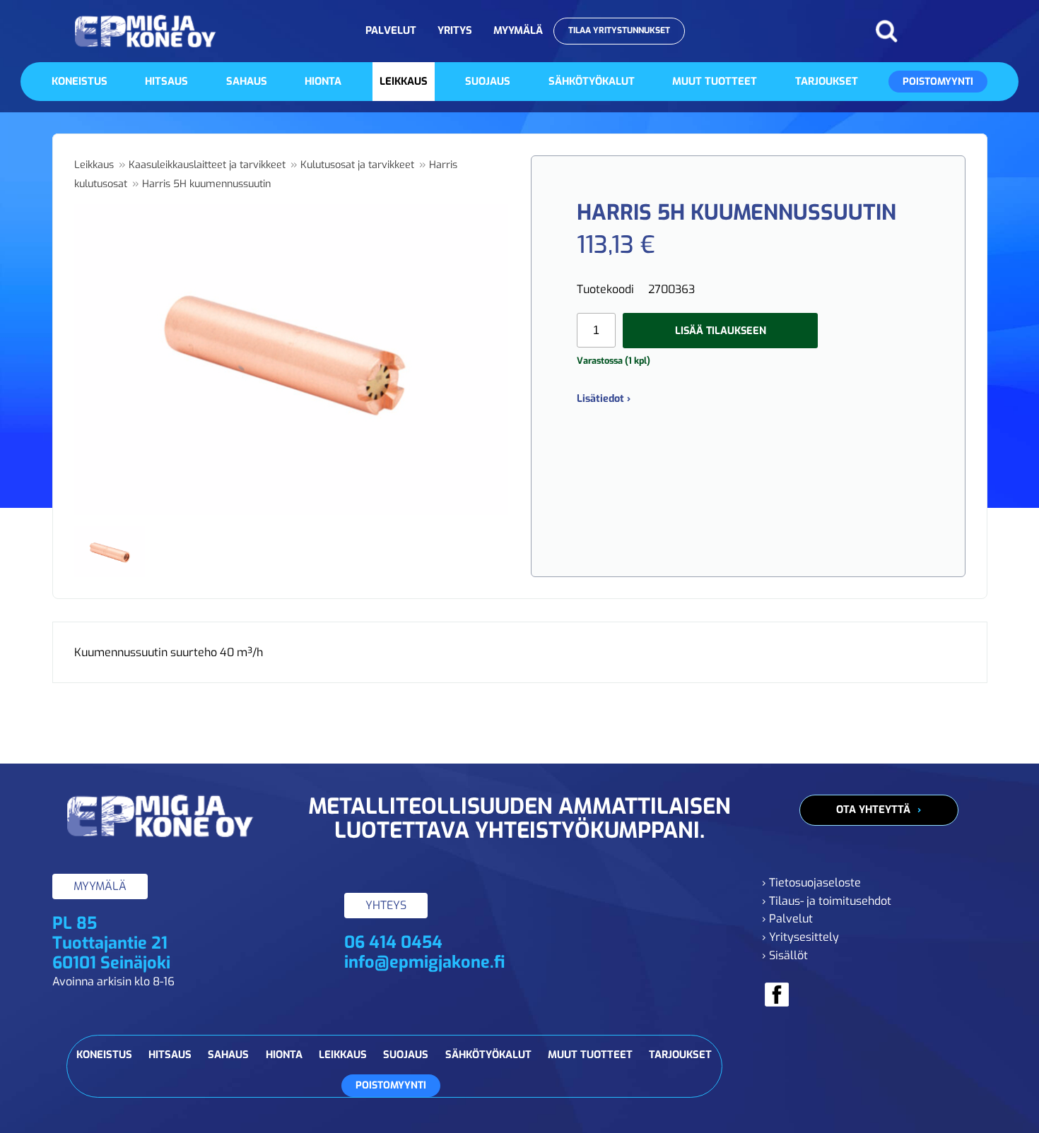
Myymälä (518, 30)
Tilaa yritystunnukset (619, 30)
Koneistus (79, 81)
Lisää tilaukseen (720, 331)
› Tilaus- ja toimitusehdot (826, 901)
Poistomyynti (938, 81)
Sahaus (246, 81)
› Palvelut (787, 918)
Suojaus (487, 81)
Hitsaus (166, 81)
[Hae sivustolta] (886, 31)
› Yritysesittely (800, 937)
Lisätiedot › (603, 398)
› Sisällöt (785, 955)
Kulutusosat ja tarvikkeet (357, 165)
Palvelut (390, 30)
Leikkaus (404, 81)
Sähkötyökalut (591, 81)
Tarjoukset (826, 81)
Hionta (323, 81)
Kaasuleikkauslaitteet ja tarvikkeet (207, 165)
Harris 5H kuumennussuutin (206, 184)
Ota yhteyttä (873, 809)
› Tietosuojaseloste (811, 882)
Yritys (455, 30)
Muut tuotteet (714, 81)
